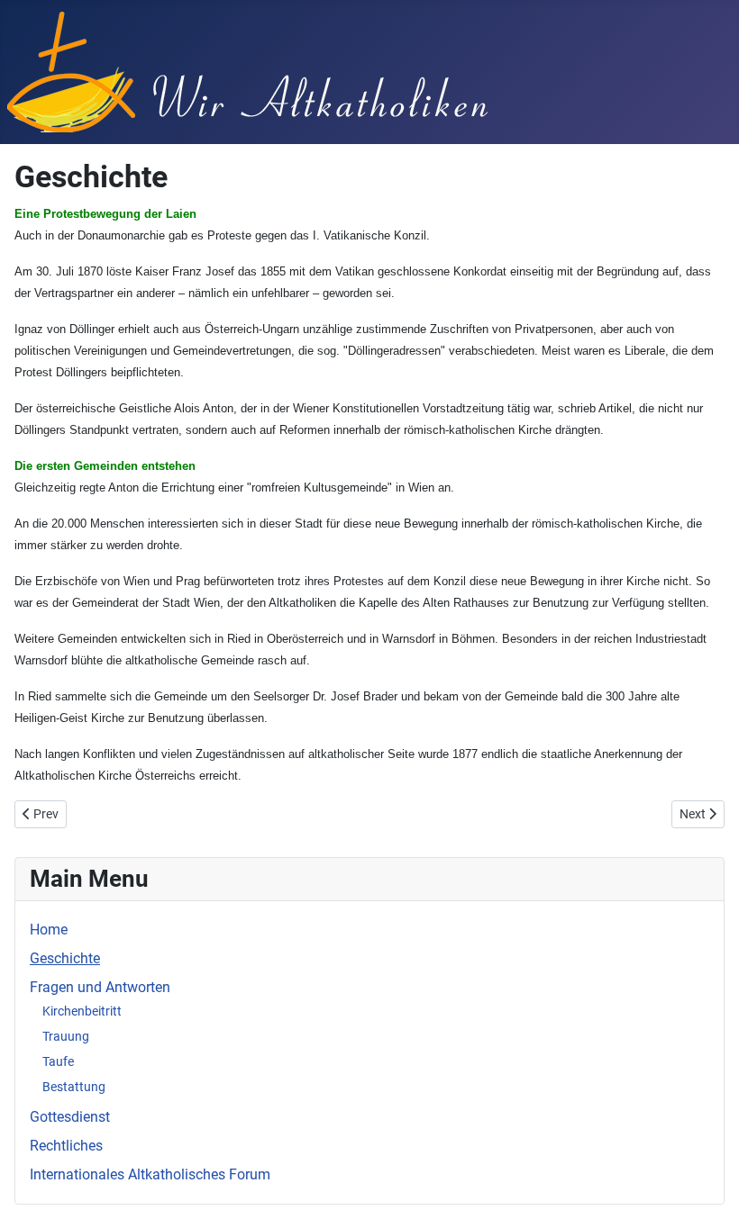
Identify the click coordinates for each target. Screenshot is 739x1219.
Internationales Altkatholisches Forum (150, 1174)
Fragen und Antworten (100, 987)
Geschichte (65, 958)
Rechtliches (66, 1145)
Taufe (58, 1061)
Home (49, 929)
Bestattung (73, 1086)
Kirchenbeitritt (82, 1011)
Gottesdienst (70, 1116)
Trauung (65, 1036)
